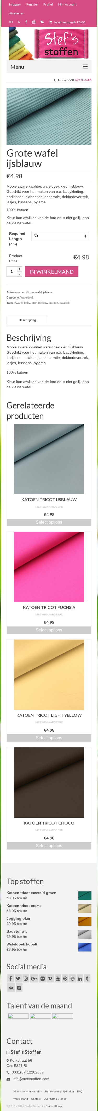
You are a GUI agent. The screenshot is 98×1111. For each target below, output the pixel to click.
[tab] (27, 320)
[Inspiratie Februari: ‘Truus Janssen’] (62, 1020)
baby (27, 302)
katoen (53, 302)
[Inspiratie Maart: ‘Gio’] (40, 1020)
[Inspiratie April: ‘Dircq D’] (18, 1020)
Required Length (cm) (17, 238)
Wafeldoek (82, 79)
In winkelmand (52, 271)
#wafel (18, 302)
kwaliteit (65, 302)
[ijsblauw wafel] (49, 116)
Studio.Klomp (54, 1106)
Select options (49, 522)
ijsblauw (43, 302)
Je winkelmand (69, 22)
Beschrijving (27, 320)
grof (34, 302)
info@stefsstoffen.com (30, 1079)
